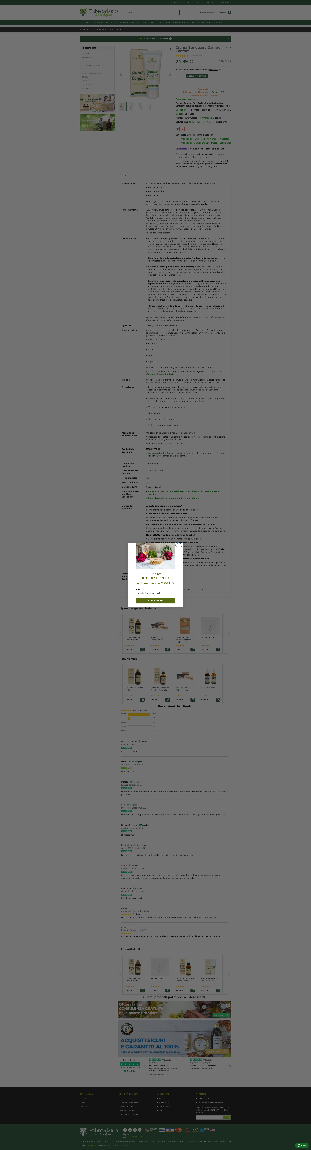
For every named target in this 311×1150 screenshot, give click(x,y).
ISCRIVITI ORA (155, 600)
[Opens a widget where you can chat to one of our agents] (302, 1146)
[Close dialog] (178, 545)
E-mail (138, 589)
